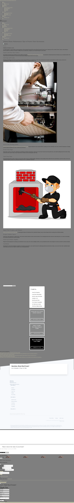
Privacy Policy (51, 418)
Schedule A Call (6, 17)
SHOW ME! (2, 452)
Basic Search (6, 9)
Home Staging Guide (7, 14)
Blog (3, 18)
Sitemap (56, 418)
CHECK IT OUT (37, 333)
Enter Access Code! (3, 482)
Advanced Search (7, 8)
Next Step (1, 471)
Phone (1, 468)
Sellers (3, 12)
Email (1, 467)
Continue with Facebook (4, 476)
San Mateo (13, 406)
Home (3, 2)
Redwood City (13, 399)
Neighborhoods (4, 5)
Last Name (1, 466)
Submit (1, 474)
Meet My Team (6, 24)
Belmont (12, 387)
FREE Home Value (37, 319)
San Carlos (13, 404)
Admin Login (61, 418)
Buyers (3, 6)
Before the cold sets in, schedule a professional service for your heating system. (15, 146)
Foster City (13, 391)
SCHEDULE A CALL (37, 347)
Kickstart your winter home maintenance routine (35, 54)
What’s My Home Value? (8, 33)
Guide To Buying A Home (8, 7)
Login (5, 11)
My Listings (4, 4)
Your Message (2, 470)
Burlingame (13, 389)
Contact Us (57, 370)
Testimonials (4, 15)
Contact (3, 16)
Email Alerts (6, 10)
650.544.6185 (12, 381)
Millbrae (12, 392)
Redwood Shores (14, 401)
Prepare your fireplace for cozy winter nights (10, 232)
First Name (2, 465)
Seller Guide (6, 13)
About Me (3, 23)
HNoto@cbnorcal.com (13, 382)
